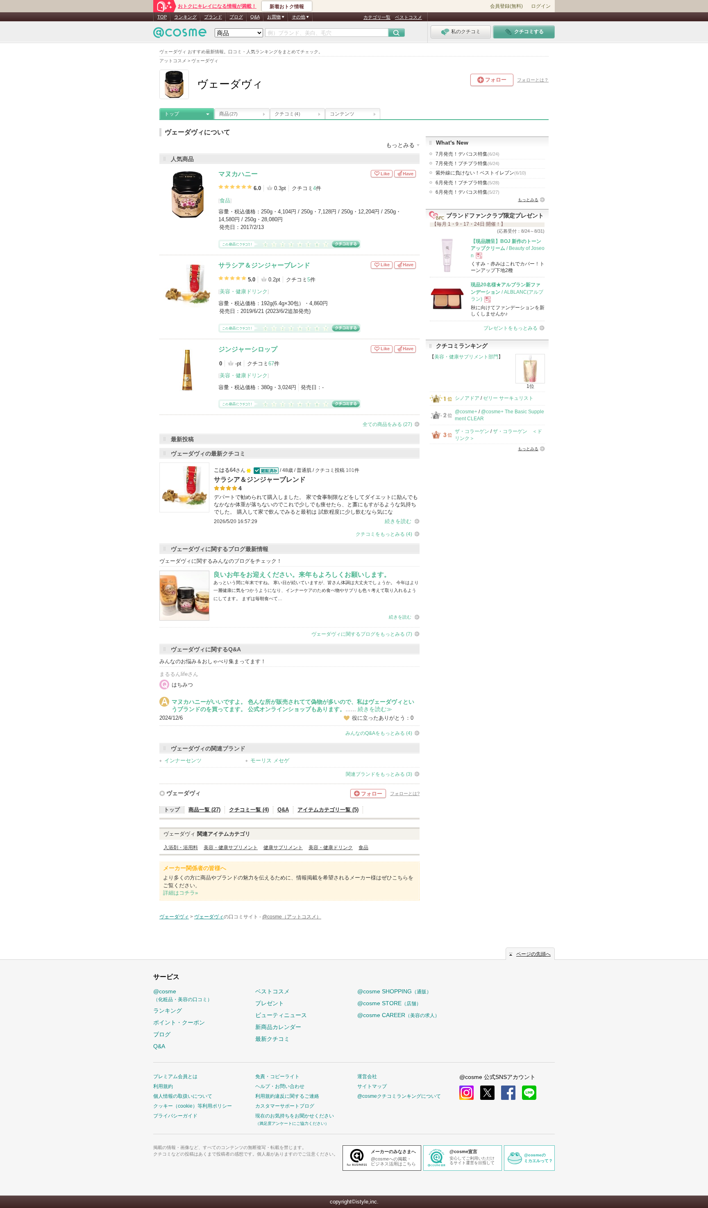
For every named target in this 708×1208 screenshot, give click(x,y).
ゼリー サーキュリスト (508, 398)
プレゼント (269, 1003)
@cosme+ (466, 412)
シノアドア (467, 398)
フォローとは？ (533, 79)
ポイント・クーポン (179, 1022)
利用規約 (163, 1086)
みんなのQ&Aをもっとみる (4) (378, 733)
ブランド (213, 16)
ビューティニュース (281, 1015)
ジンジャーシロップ (247, 349)
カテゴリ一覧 (376, 17)
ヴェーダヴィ (183, 793)
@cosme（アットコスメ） (291, 917)
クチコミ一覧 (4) (249, 810)
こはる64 (225, 470)
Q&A (255, 16)
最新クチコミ (272, 1039)
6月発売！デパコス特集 (467, 192)
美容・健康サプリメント (231, 847)
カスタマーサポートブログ (284, 1106)
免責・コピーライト (277, 1076)
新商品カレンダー (278, 1027)
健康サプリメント (283, 847)
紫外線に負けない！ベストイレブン (481, 173)
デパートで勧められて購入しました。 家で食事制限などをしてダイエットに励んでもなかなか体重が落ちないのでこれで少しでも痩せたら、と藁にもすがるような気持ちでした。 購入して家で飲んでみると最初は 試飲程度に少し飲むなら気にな (316, 504)
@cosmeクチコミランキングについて (399, 1096)
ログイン (541, 6)
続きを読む (398, 521)
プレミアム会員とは (175, 1076)
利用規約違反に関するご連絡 (287, 1096)
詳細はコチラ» (180, 893)
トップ (171, 114)
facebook (508, 1093)
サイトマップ (372, 1086)
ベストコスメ (408, 17)
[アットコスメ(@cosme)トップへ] (179, 35)
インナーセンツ (183, 760)
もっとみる (528, 199)
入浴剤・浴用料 (180, 847)
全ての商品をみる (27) (387, 424)
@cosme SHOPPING (394, 991)
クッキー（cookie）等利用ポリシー (192, 1106)
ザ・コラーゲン (472, 431)
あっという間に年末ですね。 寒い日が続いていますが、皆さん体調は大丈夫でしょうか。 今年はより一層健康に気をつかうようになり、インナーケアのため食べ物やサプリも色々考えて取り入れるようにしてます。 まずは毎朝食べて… (316, 590)
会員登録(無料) (506, 6)
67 (271, 363)
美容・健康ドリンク (244, 291)
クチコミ (287, 114)
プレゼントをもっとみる (510, 328)
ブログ (236, 16)
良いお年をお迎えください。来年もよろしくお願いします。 (301, 574)
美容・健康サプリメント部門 (466, 357)
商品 (228, 114)
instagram (466, 1093)
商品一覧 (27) (204, 810)
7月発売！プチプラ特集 (467, 163)
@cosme (182, 995)
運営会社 (367, 1076)
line (529, 1093)
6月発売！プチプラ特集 (467, 183)
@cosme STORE (389, 1003)
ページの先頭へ (533, 954)
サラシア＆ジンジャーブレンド (264, 265)
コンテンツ (342, 114)
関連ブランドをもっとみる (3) (379, 774)
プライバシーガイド (175, 1116)
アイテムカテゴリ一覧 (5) (328, 810)
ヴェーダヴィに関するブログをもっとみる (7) (361, 634)
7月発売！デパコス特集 (467, 154)
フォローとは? (405, 793)
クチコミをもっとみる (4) (384, 534)
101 (350, 470)
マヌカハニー (238, 173)
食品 (225, 200)
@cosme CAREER (398, 1015)
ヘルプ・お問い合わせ (279, 1086)
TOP (162, 16)
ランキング (185, 16)
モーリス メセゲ (269, 760)
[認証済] (265, 470)
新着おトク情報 (287, 6)
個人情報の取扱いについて (182, 1096)
